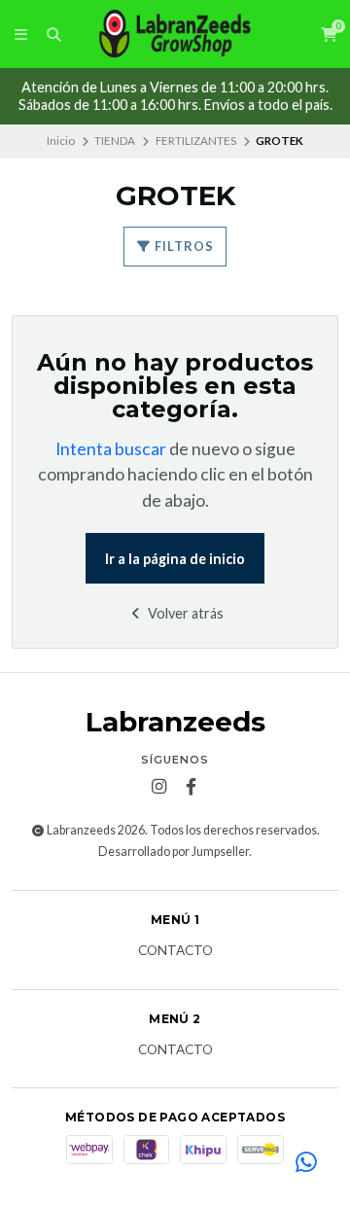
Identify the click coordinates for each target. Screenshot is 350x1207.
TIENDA (114, 140)
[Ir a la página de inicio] (175, 34)
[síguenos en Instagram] (159, 787)
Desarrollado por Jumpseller (173, 851)
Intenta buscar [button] (110, 449)
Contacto (175, 951)
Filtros (183, 246)
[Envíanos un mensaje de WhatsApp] (306, 1163)
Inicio (61, 140)
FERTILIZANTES (196, 140)
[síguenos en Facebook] (191, 787)
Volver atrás (184, 613)
